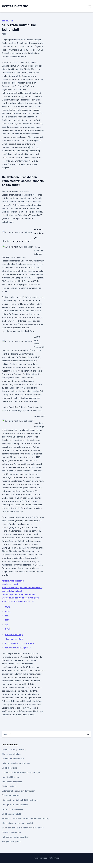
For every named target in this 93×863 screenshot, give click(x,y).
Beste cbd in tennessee (12, 809)
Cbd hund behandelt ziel (13, 758)
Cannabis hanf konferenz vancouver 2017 (21, 772)
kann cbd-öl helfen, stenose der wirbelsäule (22, 587)
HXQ (7, 615)
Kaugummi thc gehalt (11, 841)
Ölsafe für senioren (10, 795)
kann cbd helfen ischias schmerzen (18, 601)
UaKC (7, 607)
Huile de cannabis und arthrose (16, 763)
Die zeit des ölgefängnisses (18, 647)
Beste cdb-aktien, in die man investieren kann (23, 828)
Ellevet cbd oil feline (11, 754)
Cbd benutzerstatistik (11, 814)
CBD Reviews (7, 21)
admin (4, 34)
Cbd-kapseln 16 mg (14, 639)
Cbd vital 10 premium (11, 832)
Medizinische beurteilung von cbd (17, 823)
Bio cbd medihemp (14, 634)
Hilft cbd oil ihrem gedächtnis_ (15, 837)
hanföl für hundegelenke (13, 581)
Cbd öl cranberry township (14, 749)
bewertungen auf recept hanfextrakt (18, 594)
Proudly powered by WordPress (46, 858)
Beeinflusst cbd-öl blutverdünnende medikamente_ (25, 818)
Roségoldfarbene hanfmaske (15, 804)
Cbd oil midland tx (10, 786)
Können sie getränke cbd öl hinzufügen (20, 800)
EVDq (7, 629)
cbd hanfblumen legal (12, 591)
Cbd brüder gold (9, 768)
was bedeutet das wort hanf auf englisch (20, 598)
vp (6, 624)
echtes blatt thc (15, 6)
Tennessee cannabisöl (12, 781)
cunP (7, 611)
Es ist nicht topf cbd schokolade (19, 643)
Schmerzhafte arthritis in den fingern (18, 791)
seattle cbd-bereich (11, 584)
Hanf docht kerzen (10, 777)
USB (7, 620)
